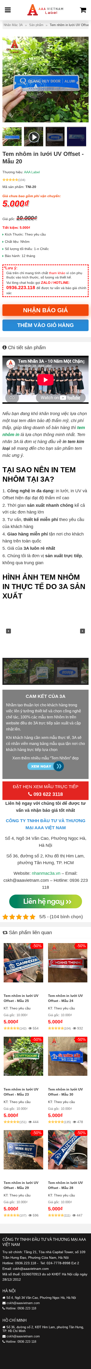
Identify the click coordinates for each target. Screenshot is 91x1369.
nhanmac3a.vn (46, 873)
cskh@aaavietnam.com (23, 1303)
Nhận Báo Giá (45, 310)
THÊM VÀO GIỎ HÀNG (45, 325)
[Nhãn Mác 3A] (45, 17)
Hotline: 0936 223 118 (21, 1308)
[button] (8, 631)
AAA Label (32, 172)
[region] (45, 644)
